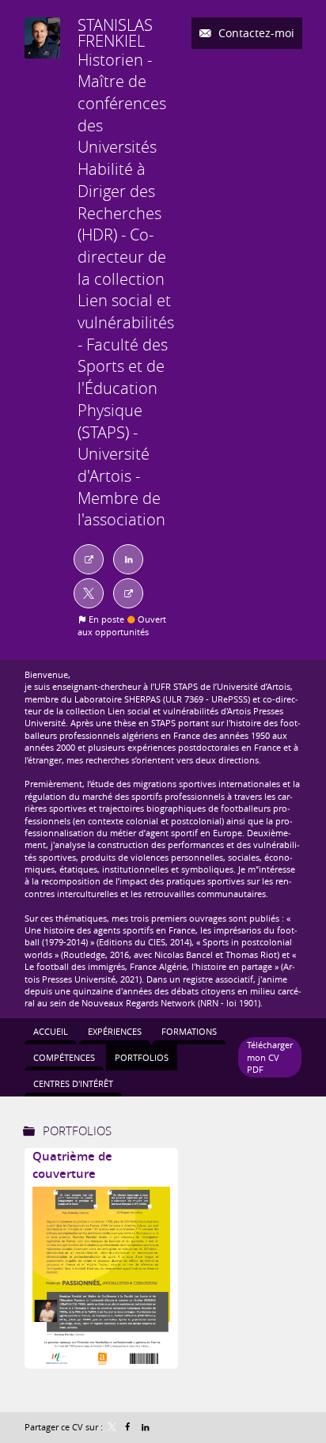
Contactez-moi (254, 32)
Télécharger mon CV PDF (270, 1057)
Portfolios (77, 1130)
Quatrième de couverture (72, 1165)
